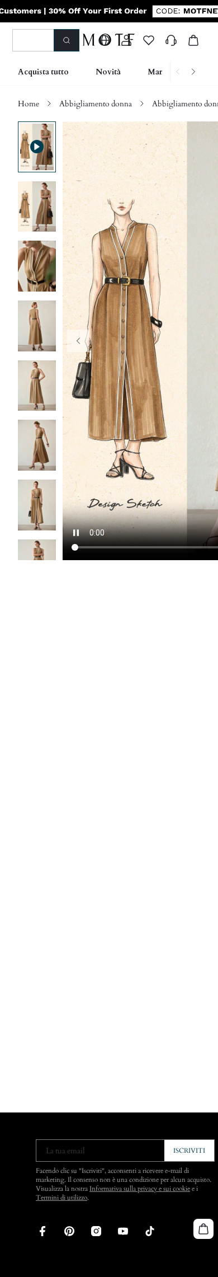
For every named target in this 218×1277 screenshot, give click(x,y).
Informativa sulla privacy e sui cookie (139, 1189)
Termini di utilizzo (61, 1197)
